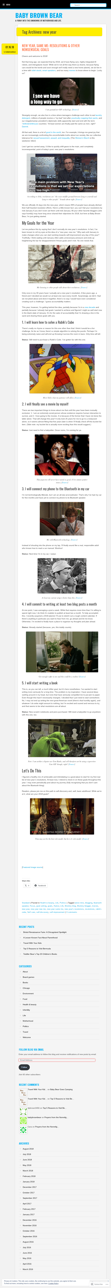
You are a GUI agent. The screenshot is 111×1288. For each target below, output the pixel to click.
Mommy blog (70, 906)
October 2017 (29, 1193)
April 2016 (27, 1264)
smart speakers (49, 70)
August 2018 (28, 1149)
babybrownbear (11, 52)
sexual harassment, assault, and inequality (51, 138)
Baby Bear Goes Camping (61, 1089)
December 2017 (30, 1187)
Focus (32, 906)
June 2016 (27, 1253)
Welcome (27, 1037)
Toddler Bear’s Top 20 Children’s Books (40, 954)
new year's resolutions (74, 909)
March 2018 (28, 1171)
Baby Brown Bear (38, 15)
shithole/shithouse (30, 124)
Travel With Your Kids (32, 943)
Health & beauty (47, 903)
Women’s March (82, 138)
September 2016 (30, 1236)
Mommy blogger (84, 906)
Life (57, 903)
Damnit (25, 126)
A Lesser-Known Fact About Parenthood (40, 938)
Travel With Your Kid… (37, 1089)
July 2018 (27, 1154)
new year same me (55, 909)
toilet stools (36, 70)
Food (25, 999)
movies (95, 906)
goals (50, 906)
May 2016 (27, 1258)
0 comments (71, 912)
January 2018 (29, 1182)
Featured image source (32, 867)
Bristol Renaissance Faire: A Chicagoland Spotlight (44, 932)
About (25, 972)
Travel (25, 1032)
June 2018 (27, 1160)
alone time (79, 903)
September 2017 (30, 1198)
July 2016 (27, 1247)
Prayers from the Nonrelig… (56, 1117)
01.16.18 (10, 47)
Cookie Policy (53, 1283)
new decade (90, 307)
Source (75, 109)
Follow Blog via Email (31, 1049)
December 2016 (30, 1220)
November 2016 (30, 1225)
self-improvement (57, 912)
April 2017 (27, 1204)
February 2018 (29, 1176)
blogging (88, 903)
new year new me (38, 909)
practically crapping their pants (84, 118)
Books (25, 982)
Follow (24, 1067)
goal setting (41, 906)
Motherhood (28, 1021)
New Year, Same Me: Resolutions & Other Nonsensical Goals (51, 47)
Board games (28, 977)
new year (26, 909)
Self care (31, 912)
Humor (56, 906)
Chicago (26, 988)
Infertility (26, 1010)
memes (72, 70)
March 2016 (28, 1269)
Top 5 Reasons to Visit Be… (62, 1099)
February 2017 (29, 1209)
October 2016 (29, 1231)
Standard (26, 903)
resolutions (90, 909)
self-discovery (42, 912)
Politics (63, 903)
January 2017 (29, 1214)
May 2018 (27, 1165)
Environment (28, 993)
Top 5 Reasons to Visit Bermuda (37, 949)
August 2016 (28, 1242)
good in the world (53, 132)
